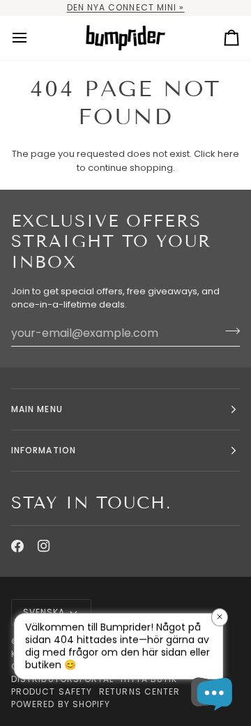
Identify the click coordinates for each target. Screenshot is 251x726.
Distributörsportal (62, 679)
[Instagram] (44, 546)
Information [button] (43, 450)
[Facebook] (17, 546)
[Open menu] (32, 38)
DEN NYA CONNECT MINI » (126, 7)
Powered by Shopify (60, 704)
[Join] (228, 331)
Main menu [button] (37, 409)
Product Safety (51, 691)
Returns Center (139, 691)
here (228, 153)
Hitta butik (149, 679)
